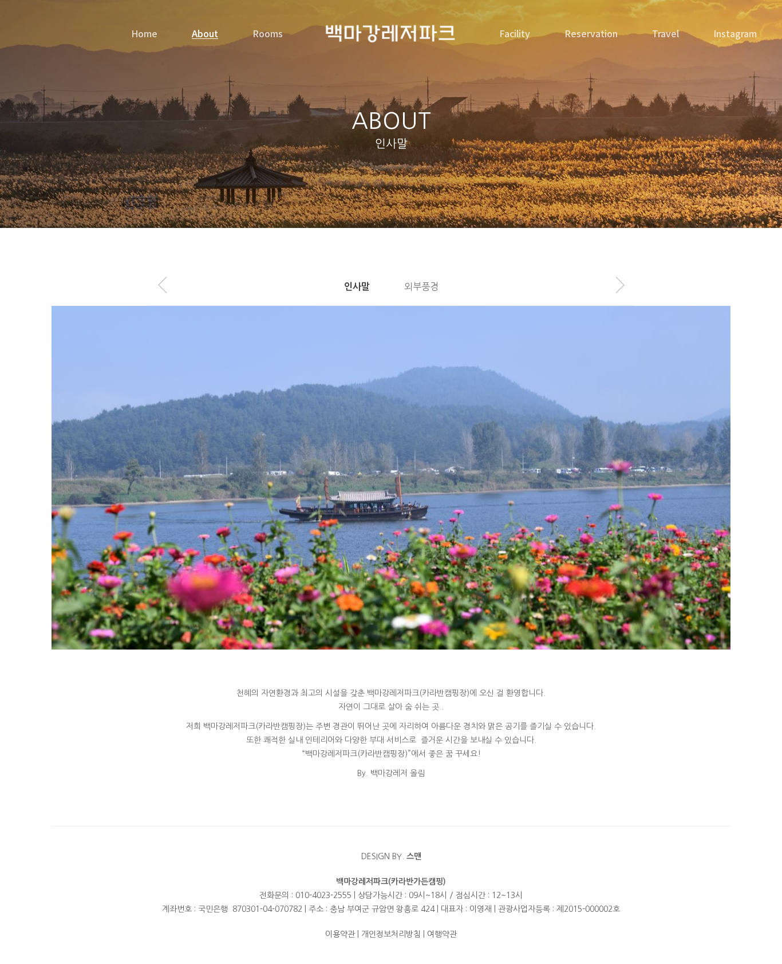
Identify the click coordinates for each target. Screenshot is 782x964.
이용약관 (340, 934)
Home (144, 33)
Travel (665, 33)
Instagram (735, 33)
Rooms (267, 33)
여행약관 (442, 934)
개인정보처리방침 (391, 934)
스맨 (413, 856)
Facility (514, 33)
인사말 (357, 286)
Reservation (591, 33)
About (205, 33)
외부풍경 (421, 286)
